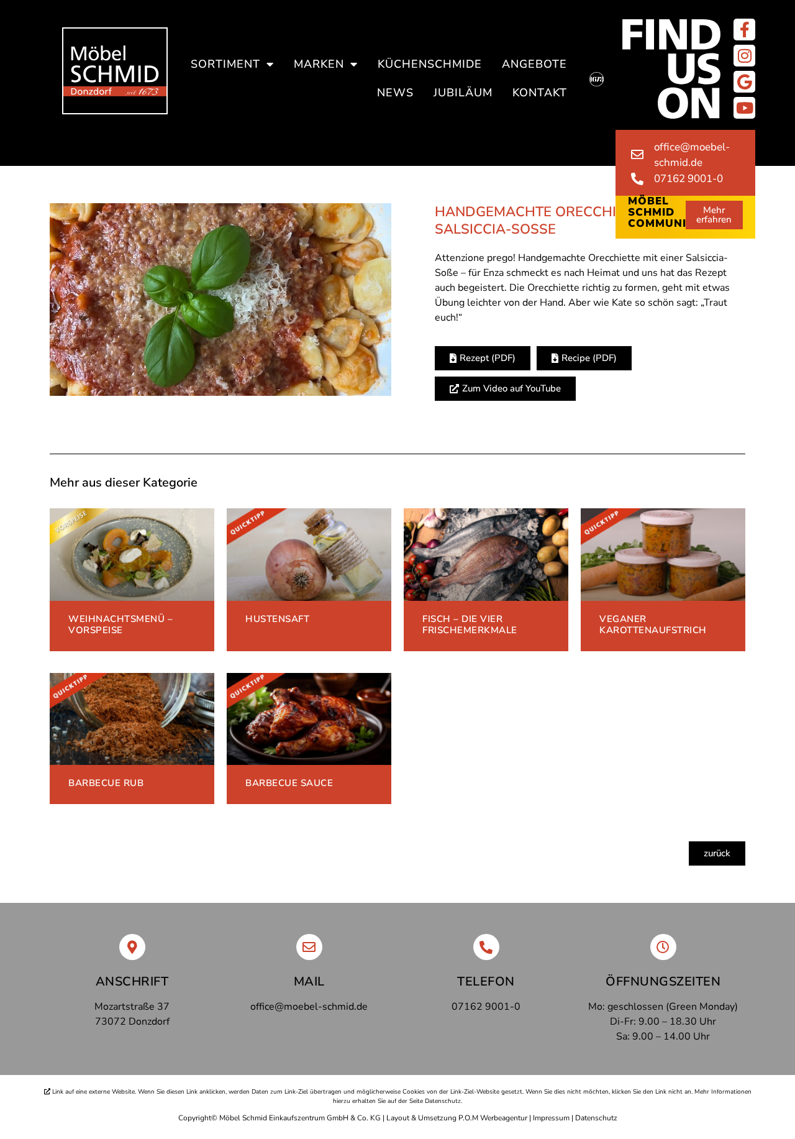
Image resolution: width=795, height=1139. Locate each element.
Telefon (486, 981)
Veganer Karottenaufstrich (653, 624)
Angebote (534, 64)
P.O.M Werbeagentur (492, 1118)
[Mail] (309, 947)
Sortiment (225, 64)
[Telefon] (486, 947)
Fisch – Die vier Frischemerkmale (469, 624)
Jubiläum (463, 92)
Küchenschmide (430, 64)
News (395, 92)
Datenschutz (596, 1118)
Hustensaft (277, 619)
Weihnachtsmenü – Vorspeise (120, 624)
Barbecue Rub (105, 783)
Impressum (551, 1118)
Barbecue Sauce (289, 783)
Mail (309, 981)
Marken (319, 64)
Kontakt (539, 92)
